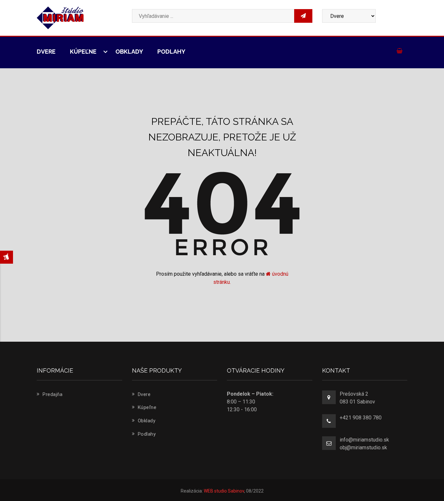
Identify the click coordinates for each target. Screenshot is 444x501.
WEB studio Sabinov (224, 491)
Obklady (129, 51)
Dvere (46, 51)
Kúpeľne (84, 51)
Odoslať (359, 112)
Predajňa (51, 394)
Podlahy (171, 51)
